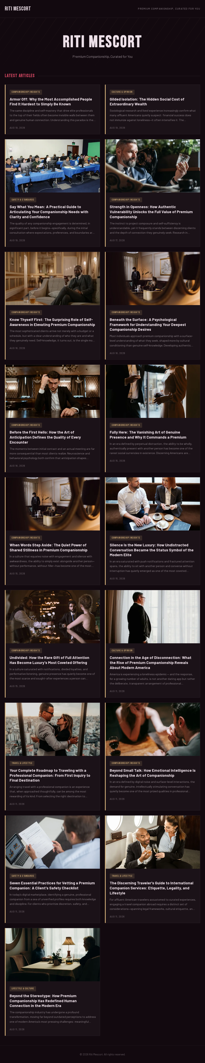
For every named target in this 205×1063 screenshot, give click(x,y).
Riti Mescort (18, 8)
